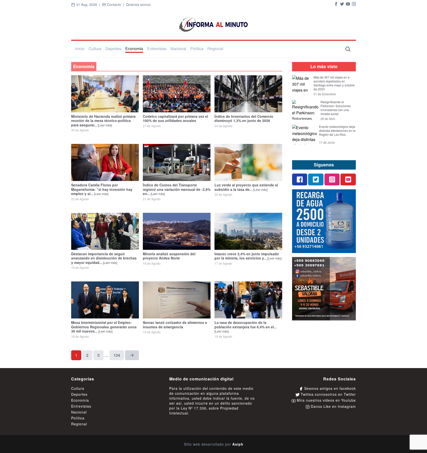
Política (196, 48)
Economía (134, 48)
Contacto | (116, 4)
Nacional (178, 48)
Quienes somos (138, 4)
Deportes (113, 48)
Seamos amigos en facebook (329, 388)
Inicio (80, 48)
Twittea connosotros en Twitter (327, 394)
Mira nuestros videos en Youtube (326, 400)
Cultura (94, 48)
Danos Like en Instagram (333, 406)
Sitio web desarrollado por (213, 444)
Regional (215, 48)
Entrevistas (157, 48)
